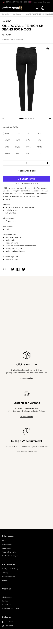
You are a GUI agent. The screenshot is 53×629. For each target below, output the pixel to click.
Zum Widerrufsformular (26, 452)
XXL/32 (39, 153)
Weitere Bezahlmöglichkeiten (26, 183)
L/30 (28, 153)
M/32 (28, 140)
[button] (49, 118)
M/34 (28, 147)
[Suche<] (37, 8)
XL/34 (7, 153)
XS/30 (7, 140)
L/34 (18, 153)
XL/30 (39, 147)
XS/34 (7, 133)
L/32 (18, 140)
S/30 (7, 147)
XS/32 (18, 133)
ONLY (8, 21)
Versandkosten (18, 39)
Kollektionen (17, 14)
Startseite (5, 14)
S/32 (29, 133)
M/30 (39, 140)
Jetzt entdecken (26, 378)
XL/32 (17, 147)
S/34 (40, 133)
